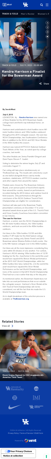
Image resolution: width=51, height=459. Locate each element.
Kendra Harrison (26, 117)
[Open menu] (47, 5)
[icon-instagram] (47, 32)
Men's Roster (28, 13)
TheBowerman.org (21, 299)
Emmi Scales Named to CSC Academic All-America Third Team (23, 376)
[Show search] (41, 5)
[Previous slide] (2, 355)
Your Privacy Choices (21, 451)
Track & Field (10, 13)
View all (6, 326)
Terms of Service (26, 433)
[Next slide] (48, 355)
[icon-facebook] (47, 22)
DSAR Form (38, 433)
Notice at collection (13, 455)
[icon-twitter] (47, 27)
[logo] (25, 422)
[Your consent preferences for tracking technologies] (46, 456)
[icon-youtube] (47, 36)
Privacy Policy (13, 433)
